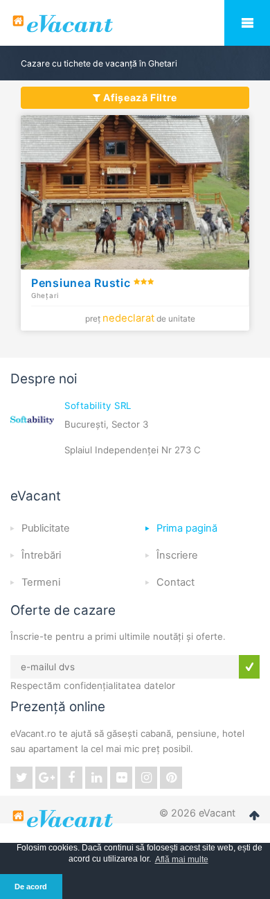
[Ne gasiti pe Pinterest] (171, 778)
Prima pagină (186, 528)
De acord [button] (31, 886)
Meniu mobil (247, 23)
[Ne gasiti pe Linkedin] (96, 778)
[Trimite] (249, 667)
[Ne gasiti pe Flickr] (121, 778)
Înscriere (177, 555)
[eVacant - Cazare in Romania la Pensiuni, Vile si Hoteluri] (135, 23)
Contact (175, 582)
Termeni (40, 582)
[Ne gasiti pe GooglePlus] (46, 778)
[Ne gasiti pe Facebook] (71, 778)
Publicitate (45, 528)
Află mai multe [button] (181, 859)
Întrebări (41, 555)
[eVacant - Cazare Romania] (64, 818)
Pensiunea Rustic (82, 283)
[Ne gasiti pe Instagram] (146, 778)
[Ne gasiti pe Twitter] (21, 778)
